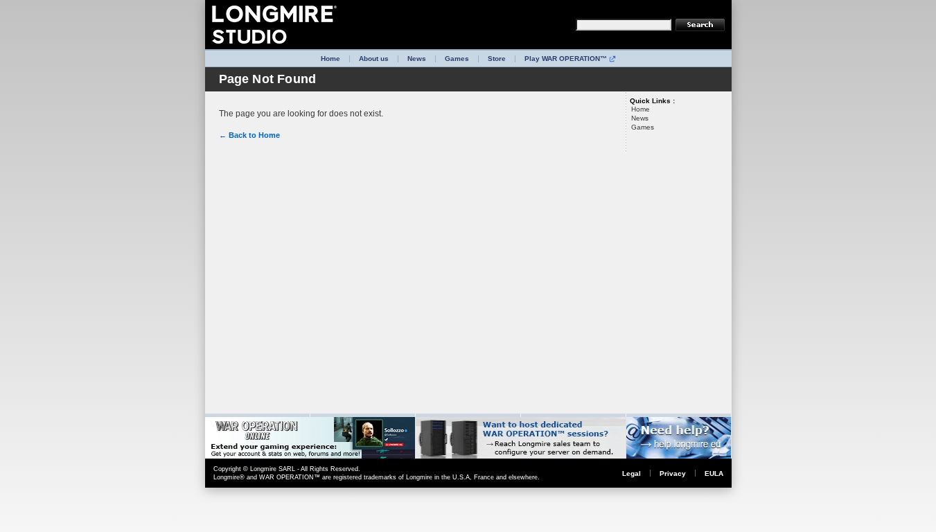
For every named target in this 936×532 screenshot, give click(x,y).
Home (330, 58)
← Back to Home (249, 135)
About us (374, 58)
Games (457, 58)
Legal (631, 473)
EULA (714, 473)
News (416, 58)
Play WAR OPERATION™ (565, 58)
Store (497, 58)
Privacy (673, 473)
